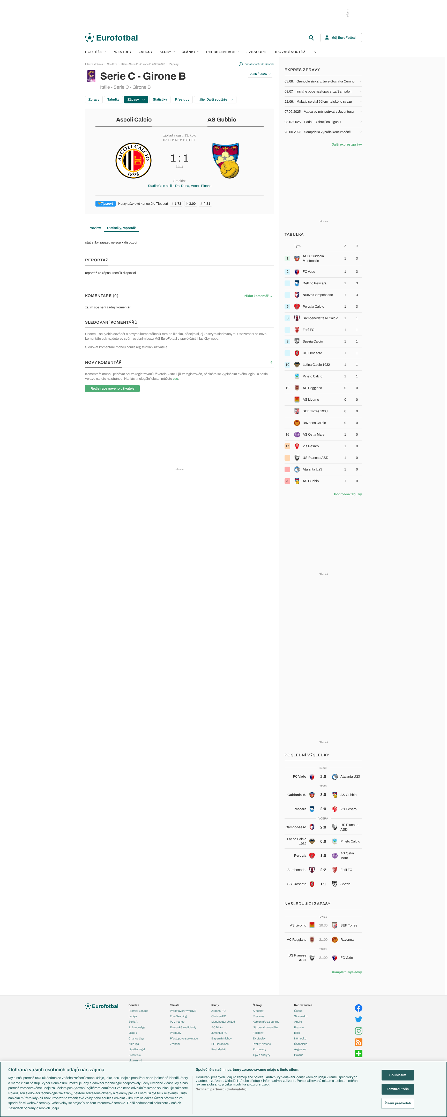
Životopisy (259, 1038)
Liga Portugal (137, 1049)
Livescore (255, 52)
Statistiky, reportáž (121, 228)
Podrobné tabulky (348, 494)
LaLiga (133, 1016)
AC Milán (216, 1027)
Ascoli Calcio (134, 120)
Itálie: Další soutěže (212, 99)
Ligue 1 (133, 1032)
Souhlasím (397, 1075)
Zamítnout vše (397, 1089)
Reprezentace (220, 52)
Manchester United (223, 1021)
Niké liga (134, 1043)
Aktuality (258, 1010)
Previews (258, 1016)
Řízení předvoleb (397, 1103)
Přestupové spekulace (184, 1038)
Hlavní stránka (94, 64)
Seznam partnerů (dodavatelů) (221, 1089)
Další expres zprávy (347, 144)
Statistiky (160, 99)
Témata (174, 1005)
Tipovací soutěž (289, 52)
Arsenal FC (218, 1010)
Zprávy (93, 99)
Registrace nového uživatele (112, 388)
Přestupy (122, 52)
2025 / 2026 (258, 74)
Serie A (133, 1021)
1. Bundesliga (137, 1027)
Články (257, 1005)
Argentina (300, 1049)
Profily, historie (262, 1043)
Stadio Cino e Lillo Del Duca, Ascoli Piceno (179, 186)
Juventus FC (219, 1032)
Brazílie (298, 1055)
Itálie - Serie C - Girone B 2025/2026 (143, 64)
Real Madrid (218, 1049)
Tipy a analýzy (261, 1055)
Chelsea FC (218, 1016)
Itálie (297, 1032)
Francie (299, 1027)
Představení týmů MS (183, 1010)
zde (175, 379)
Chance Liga (136, 1038)
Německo (300, 1038)
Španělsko (300, 1043)
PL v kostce (177, 1021)
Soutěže (93, 52)
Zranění (175, 1043)
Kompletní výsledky (347, 972)
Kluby (166, 52)
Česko (298, 1010)
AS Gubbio (221, 120)
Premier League (138, 1010)
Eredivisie (135, 1055)
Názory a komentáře (265, 1027)
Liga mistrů (135, 1060)
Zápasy (146, 52)
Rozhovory (259, 1049)
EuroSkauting (178, 1016)
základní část (173, 135)
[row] (323, 258)
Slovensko (300, 1016)
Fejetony (258, 1032)
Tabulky (113, 99)
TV (314, 52)
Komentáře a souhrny (266, 1021)
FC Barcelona (220, 1043)
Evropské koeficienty (183, 1027)
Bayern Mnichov (221, 1038)
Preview (94, 228)
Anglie (298, 1021)
